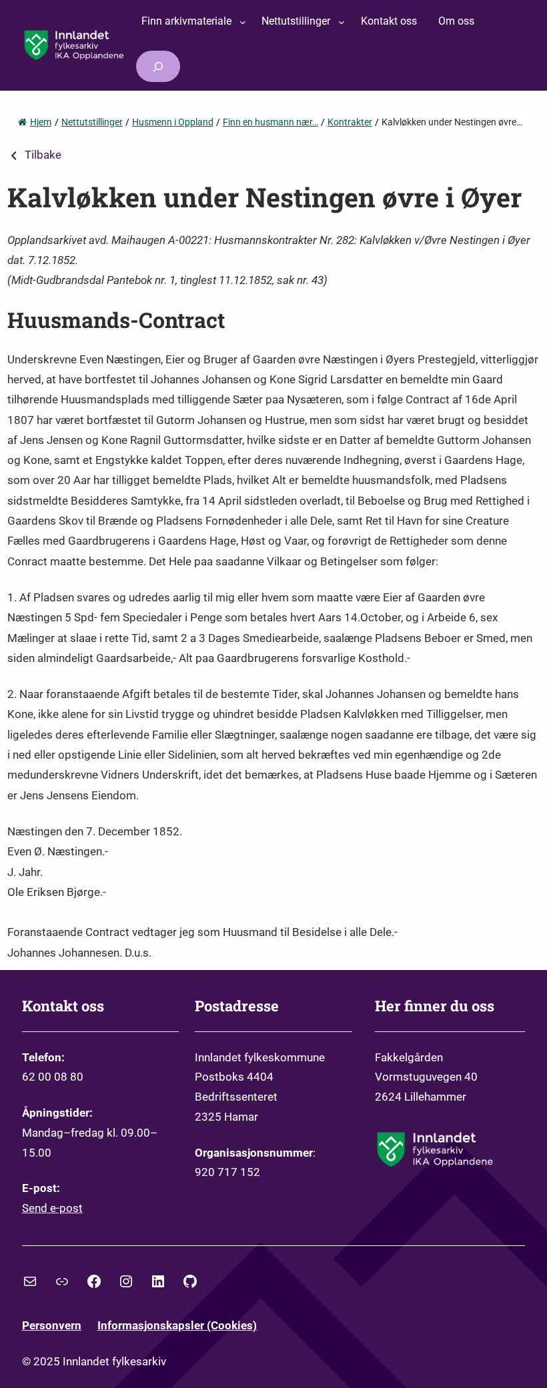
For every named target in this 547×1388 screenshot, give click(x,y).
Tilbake (43, 154)
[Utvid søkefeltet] (158, 66)
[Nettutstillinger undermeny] (341, 22)
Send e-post (52, 1208)
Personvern (51, 1325)
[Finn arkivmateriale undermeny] (242, 22)
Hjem (40, 122)
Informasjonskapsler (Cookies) (177, 1325)
